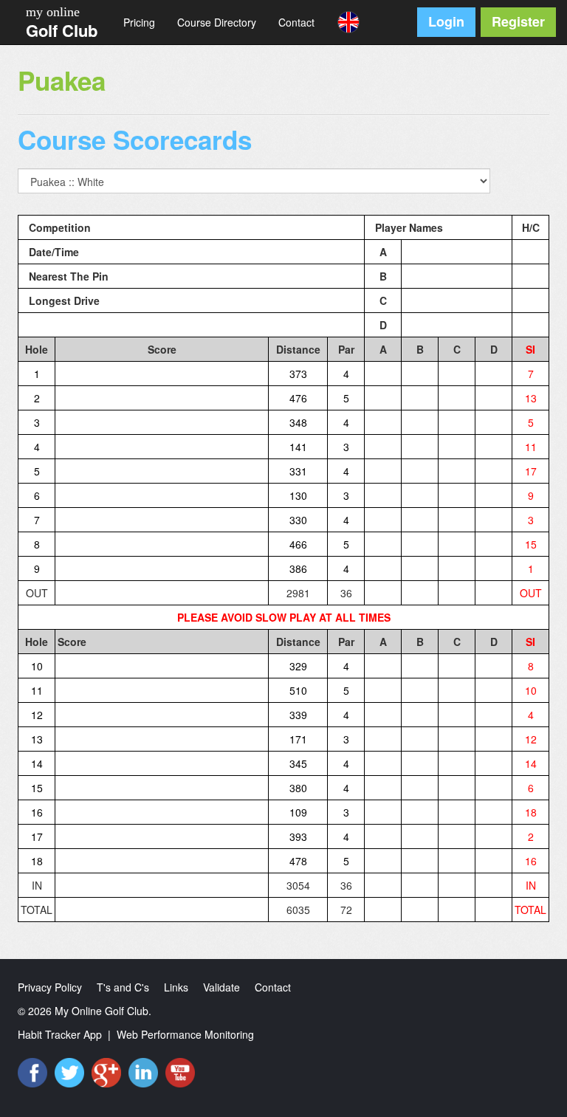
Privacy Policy (50, 987)
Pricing (139, 22)
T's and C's (123, 987)
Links (176, 987)
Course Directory (216, 22)
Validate (221, 987)
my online (53, 11)
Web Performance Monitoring (185, 1034)
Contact (296, 22)
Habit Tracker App (60, 1034)
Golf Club (61, 30)
